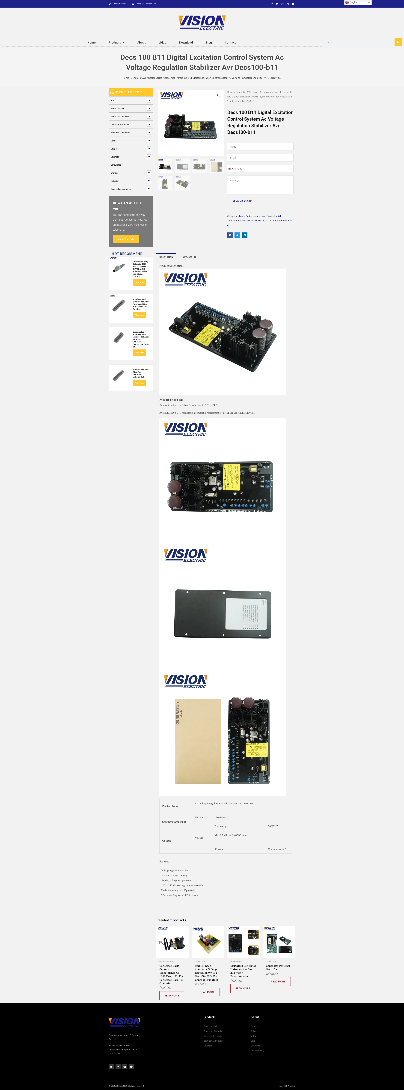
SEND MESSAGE (242, 201)
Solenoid (115, 156)
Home (91, 42)
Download (186, 42)
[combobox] (230, 169)
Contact (230, 42)
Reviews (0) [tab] (189, 257)
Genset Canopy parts (121, 189)
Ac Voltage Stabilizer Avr (245, 220)
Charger (114, 172)
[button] (218, 95)
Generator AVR (138, 77)
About (141, 42)
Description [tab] (166, 257)
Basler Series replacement (162, 77)
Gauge (114, 148)
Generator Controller (120, 116)
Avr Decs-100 (264, 220)
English (353, 2)
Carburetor (116, 164)
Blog (209, 42)
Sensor (114, 140)
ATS (112, 100)
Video (162, 42)
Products (115, 42)
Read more (171, 995)
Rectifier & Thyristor (120, 132)
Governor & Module (120, 124)
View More (139, 282)
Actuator (115, 180)
